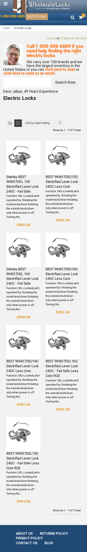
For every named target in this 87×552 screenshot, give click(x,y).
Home (6, 28)
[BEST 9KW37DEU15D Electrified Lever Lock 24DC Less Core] (63, 158)
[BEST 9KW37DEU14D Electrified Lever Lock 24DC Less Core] (23, 342)
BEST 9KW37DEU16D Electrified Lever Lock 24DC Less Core (62, 274)
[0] (81, 17)
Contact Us (26, 543)
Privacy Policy (29, 538)
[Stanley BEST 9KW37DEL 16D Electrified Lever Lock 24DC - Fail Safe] (23, 250)
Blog (49, 543)
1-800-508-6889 (12, 17)
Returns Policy (54, 534)
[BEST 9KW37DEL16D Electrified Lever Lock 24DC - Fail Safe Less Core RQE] (63, 342)
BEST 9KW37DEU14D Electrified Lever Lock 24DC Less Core (22, 366)
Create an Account (73, 38)
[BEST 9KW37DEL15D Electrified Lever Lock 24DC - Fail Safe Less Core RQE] (23, 434)
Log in (51, 38)
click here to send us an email (29, 73)
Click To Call (37, 16)
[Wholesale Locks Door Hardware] (42, 6)
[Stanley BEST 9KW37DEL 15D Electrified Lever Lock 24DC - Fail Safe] (23, 158)
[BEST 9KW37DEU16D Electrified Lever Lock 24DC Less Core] (63, 250)
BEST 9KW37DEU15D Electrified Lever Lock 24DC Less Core (62, 182)
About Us (24, 534)
